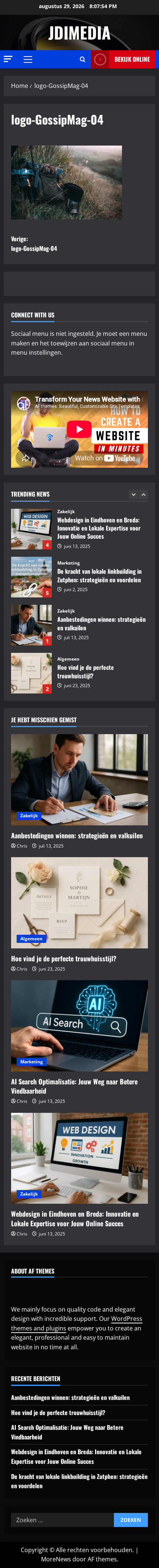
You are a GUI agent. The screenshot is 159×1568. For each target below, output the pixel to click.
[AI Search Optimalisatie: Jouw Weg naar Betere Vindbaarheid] (79, 1025)
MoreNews (56, 1559)
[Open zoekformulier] (82, 59)
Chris (22, 846)
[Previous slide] (133, 494)
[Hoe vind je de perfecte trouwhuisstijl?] (79, 902)
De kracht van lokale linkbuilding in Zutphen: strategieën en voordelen (31, 577)
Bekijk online (132, 59)
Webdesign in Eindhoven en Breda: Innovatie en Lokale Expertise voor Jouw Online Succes (31, 529)
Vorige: (34, 243)
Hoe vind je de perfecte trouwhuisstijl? (31, 673)
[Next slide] (143, 494)
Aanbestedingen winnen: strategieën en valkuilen (31, 625)
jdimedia (79, 32)
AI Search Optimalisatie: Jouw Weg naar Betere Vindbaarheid (74, 1086)
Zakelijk (66, 511)
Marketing (68, 563)
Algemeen (68, 659)
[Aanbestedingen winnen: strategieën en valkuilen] (79, 779)
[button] (8, 59)
